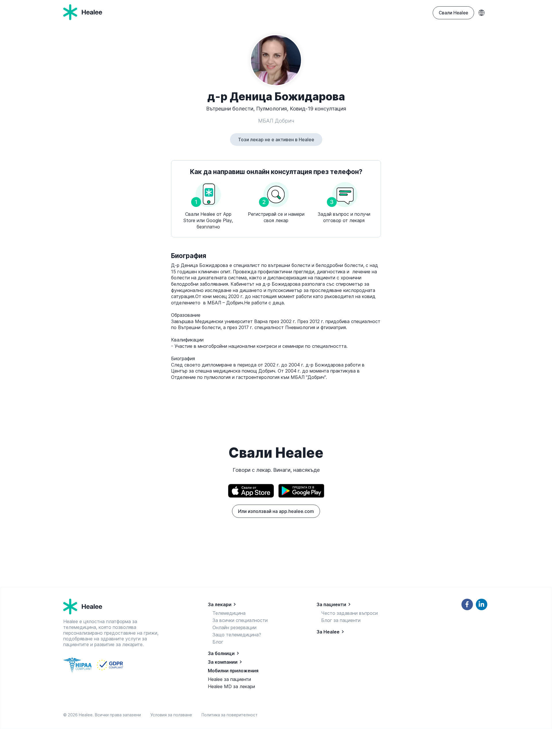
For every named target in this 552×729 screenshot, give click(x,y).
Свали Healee (453, 13)
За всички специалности (240, 620)
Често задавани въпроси (349, 613)
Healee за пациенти (229, 679)
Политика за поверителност (230, 714)
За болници (221, 653)
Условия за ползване (172, 714)
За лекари (219, 604)
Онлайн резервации (234, 627)
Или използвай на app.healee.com (276, 511)
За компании (222, 662)
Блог (217, 642)
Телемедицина (229, 613)
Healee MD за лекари (231, 686)
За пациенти (331, 604)
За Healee (328, 632)
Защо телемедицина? (236, 635)
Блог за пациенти (341, 620)
